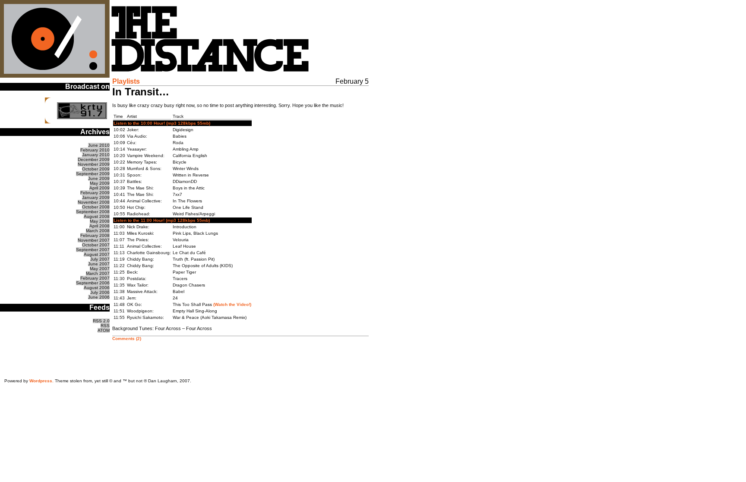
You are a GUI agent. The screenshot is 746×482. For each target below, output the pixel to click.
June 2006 (99, 297)
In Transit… (140, 92)
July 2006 (100, 292)
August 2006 (97, 287)
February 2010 (95, 150)
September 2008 (93, 211)
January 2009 (96, 197)
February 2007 (95, 278)
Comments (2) (126, 338)
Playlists (126, 81)
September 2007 (93, 249)
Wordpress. (41, 380)
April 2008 (99, 226)
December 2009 (94, 159)
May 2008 (100, 221)
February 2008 (95, 235)
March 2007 (98, 273)
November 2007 (94, 240)
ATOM (104, 330)
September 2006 (93, 282)
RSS (105, 325)
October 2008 (96, 207)
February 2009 (95, 192)
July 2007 (100, 259)
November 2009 (94, 164)
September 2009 (93, 173)
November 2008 (94, 202)
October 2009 (96, 169)
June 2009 (99, 178)
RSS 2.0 (101, 320)
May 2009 (100, 183)
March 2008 (98, 230)
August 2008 (97, 216)
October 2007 (96, 245)
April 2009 (99, 188)
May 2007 (100, 268)
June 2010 (99, 145)
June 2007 (99, 263)
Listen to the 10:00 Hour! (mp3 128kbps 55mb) (162, 123)
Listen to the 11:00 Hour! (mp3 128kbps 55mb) (162, 220)
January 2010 (96, 154)
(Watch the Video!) (232, 304)
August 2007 (97, 254)
